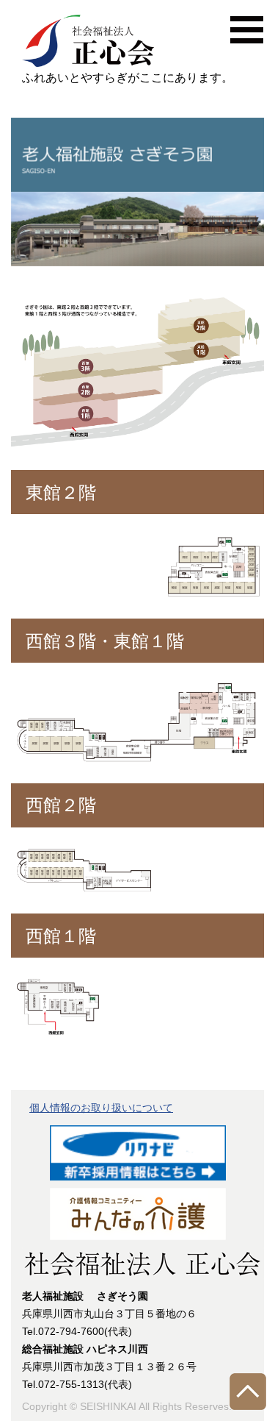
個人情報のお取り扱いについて (101, 1108)
